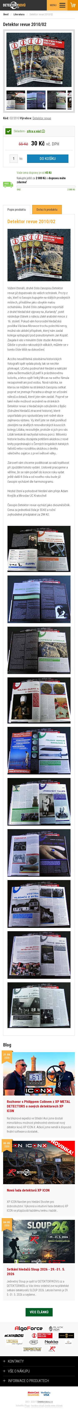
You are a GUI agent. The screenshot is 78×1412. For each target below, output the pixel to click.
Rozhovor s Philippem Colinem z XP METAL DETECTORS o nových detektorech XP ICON (38, 1106)
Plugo (27, 1405)
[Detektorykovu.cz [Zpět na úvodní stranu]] (25, 5)
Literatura (19, 14)
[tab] (16, 209)
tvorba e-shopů (37, 1405)
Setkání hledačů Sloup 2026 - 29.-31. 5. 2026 (36, 1271)
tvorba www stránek (53, 1405)
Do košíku (48, 158)
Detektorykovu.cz (45, 1401)
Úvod (6, 14)
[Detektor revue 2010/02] (39, 60)
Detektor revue (42, 118)
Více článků (39, 1312)
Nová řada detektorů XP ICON (28, 1190)
